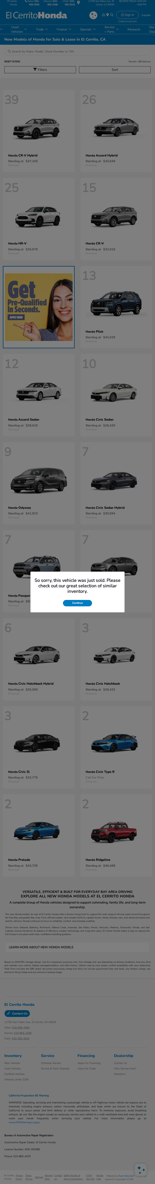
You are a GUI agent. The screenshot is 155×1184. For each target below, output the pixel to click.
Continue (77, 603)
